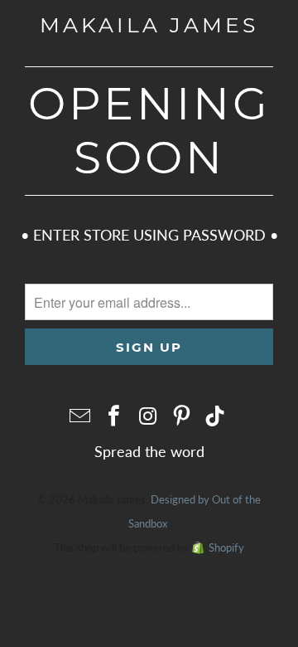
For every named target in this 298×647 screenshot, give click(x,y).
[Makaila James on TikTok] (216, 416)
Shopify (226, 547)
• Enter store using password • (149, 235)
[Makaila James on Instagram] (148, 416)
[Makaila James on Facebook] (114, 416)
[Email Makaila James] (81, 416)
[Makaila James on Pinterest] (182, 416)
